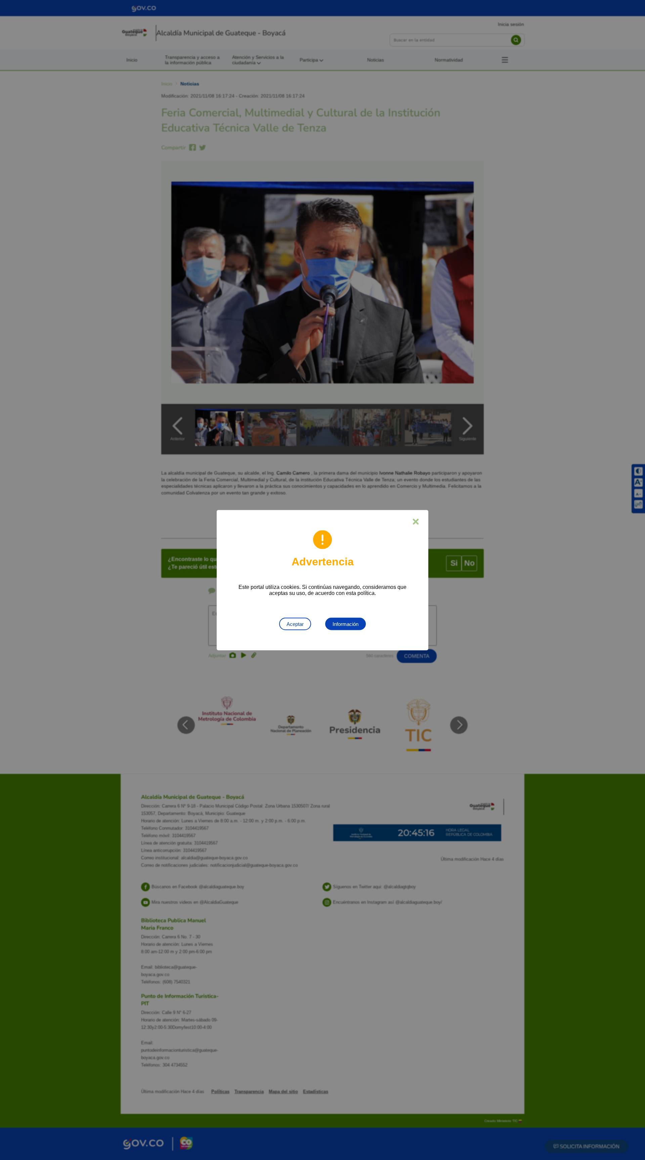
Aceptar (295, 624)
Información (345, 624)
